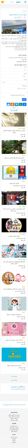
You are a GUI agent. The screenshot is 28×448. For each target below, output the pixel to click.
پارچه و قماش (20, 367)
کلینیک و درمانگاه (20, 316)
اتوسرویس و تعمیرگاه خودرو (18, 185)
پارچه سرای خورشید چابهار (14, 365)
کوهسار (22, 293)
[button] (5, 2)
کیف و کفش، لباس (19, 238)
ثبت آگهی (12, 405)
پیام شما (24, 86)
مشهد (22, 136)
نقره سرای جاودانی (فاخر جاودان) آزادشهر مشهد (14, 131)
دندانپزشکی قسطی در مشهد (14, 315)
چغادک (22, 240)
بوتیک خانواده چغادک (14, 236)
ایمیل (24, 73)
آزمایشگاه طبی (20, 265)
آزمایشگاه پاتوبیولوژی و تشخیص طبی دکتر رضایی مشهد (14, 263)
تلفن (25, 79)
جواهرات (21, 134)
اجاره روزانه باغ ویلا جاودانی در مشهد (14, 158)
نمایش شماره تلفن (21, 61)
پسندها (17, 405)
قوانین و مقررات (14, 420)
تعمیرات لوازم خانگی (19, 213)
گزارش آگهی (17, 17)
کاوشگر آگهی (14, 431)
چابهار (22, 369)
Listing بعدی (14, 380)
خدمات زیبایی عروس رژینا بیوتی (14, 340)
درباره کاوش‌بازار (14, 426)
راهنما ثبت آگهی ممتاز (14, 417)
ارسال (24, 99)
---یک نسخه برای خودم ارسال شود (18, 95)
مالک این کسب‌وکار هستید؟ (20, 50)
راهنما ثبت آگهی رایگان (14, 415)
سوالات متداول (14, 418)
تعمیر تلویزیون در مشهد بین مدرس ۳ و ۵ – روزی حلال (14, 210)
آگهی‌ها (14, 439)
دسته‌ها (14, 442)
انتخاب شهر (22, 405)
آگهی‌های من (6, 405)
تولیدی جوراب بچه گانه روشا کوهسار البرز (14, 289)
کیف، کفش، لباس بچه (19, 291)
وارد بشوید (13, 389)
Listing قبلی (14, 376)
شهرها (14, 441)
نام (25, 67)
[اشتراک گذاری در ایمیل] (8, 104)
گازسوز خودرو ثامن (14, 183)
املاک (22, 160)
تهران (25, 59)
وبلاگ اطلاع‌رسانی (14, 429)
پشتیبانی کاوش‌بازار (14, 428)
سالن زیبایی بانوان (20, 342)
